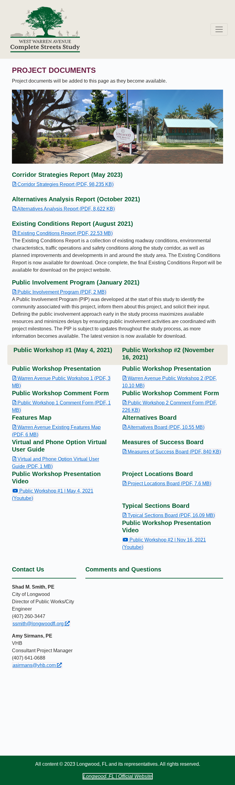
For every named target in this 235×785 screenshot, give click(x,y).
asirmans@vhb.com (37, 665)
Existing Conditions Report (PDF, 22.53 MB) (62, 233)
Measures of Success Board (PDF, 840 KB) (171, 452)
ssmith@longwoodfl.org (41, 623)
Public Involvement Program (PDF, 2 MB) (59, 292)
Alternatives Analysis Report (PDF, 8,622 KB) (63, 209)
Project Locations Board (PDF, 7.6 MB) (166, 484)
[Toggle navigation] (219, 29)
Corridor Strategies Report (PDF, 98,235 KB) (63, 184)
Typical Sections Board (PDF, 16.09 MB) (168, 515)
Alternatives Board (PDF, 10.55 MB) (163, 427)
